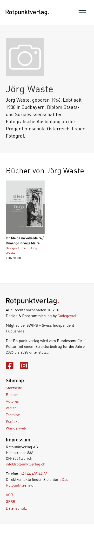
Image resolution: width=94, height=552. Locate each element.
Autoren (12, 401)
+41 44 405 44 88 (33, 473)
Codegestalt (68, 315)
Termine (13, 414)
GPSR (10, 501)
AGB (9, 494)
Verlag (11, 408)
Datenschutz (16, 508)
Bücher (12, 394)
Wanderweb (16, 428)
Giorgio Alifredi (17, 248)
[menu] (82, 13)
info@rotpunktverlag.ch (25, 464)
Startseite (14, 387)
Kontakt (12, 421)
